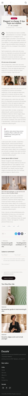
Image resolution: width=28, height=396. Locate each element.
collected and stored (8, 273)
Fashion (14, 18)
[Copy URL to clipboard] (25, 233)
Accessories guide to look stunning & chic (14, 310)
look (14, 226)
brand (3, 226)
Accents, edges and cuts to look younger (12, 338)
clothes (9, 226)
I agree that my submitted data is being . (13, 273)
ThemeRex (4, 394)
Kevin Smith (15, 193)
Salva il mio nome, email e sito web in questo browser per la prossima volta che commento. (14, 259)
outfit (18, 226)
